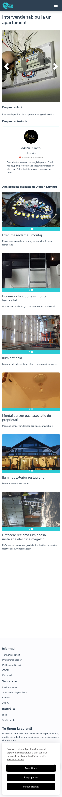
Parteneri (7, 675)
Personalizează (31, 786)
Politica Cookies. (15, 759)
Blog (4, 714)
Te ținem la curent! (17, 729)
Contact (6, 697)
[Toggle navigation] (56, 5)
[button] (6, 66)
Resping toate (31, 777)
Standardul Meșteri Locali (15, 692)
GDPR (5, 670)
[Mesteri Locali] (7, 5)
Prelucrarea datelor (12, 659)
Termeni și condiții (11, 654)
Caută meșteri (9, 720)
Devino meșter (9, 687)
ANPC (5, 702)
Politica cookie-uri (11, 665)
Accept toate (31, 768)
